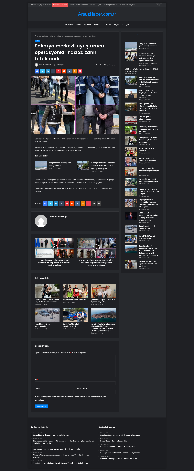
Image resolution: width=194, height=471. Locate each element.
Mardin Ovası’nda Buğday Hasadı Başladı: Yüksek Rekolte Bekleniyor (148, 94)
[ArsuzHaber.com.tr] (97, 14)
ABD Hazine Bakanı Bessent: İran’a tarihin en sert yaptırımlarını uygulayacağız (149, 216)
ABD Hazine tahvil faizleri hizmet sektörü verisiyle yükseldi (89, 5)
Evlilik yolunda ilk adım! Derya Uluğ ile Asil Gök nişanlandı (47, 301)
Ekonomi (87, 25)
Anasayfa (69, 25)
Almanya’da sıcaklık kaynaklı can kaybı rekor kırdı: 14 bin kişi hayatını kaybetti (103, 166)
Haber (78, 25)
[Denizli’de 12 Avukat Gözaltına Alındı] (75, 315)
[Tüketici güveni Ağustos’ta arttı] (131, 120)
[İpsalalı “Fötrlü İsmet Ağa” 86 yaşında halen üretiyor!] (131, 264)
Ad (36, 380)
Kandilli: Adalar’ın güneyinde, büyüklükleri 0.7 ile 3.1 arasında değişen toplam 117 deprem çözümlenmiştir (103, 327)
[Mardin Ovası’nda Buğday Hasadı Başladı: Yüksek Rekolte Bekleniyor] (131, 93)
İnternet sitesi (82, 388)
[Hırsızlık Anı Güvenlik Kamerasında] (47, 315)
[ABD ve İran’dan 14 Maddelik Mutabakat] (131, 161)
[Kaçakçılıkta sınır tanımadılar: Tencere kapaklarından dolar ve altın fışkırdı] (131, 203)
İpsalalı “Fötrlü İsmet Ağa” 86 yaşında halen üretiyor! (148, 263)
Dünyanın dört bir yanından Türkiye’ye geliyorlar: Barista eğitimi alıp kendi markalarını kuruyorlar (148, 58)
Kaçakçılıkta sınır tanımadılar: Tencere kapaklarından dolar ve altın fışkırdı (148, 203)
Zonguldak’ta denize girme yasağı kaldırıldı (148, 44)
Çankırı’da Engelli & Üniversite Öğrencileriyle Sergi (103, 301)
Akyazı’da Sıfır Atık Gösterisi (74, 300)
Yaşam (116, 25)
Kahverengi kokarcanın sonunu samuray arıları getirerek (148, 129)
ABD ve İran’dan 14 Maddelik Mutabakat (147, 159)
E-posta (38, 388)
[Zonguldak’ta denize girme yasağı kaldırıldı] (41, 165)
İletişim (125, 25)
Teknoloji (107, 25)
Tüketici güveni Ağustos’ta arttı (145, 118)
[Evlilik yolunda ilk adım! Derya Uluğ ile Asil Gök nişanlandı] (47, 291)
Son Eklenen (142, 35)
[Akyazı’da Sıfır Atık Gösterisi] (75, 291)
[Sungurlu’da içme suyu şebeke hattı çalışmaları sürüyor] (131, 192)
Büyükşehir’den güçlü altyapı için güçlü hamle (148, 180)
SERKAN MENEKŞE (45, 65)
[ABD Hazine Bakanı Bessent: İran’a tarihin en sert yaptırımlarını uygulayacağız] (131, 216)
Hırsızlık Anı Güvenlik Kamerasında (43, 325)
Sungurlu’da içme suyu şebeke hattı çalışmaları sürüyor (149, 191)
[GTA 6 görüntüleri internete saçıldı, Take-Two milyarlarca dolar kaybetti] (131, 107)
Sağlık (97, 25)
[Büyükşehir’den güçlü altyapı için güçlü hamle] (131, 182)
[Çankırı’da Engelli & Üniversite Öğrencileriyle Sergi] (103, 291)
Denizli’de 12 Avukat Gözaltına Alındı (71, 325)
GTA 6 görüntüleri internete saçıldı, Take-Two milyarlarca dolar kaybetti (148, 107)
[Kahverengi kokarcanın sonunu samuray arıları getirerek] (131, 130)
